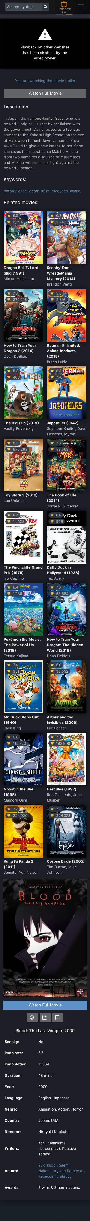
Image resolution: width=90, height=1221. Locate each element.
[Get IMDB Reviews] (32, 1017)
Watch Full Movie (45, 1005)
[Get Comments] (57, 1017)
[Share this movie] (45, 1017)
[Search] (45, 7)
